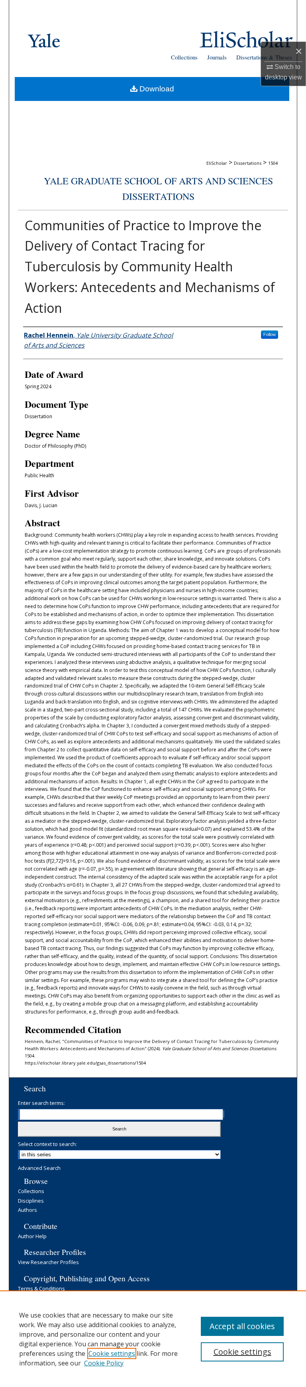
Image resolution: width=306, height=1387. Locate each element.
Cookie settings (111, 1353)
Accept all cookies (242, 1326)
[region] (153, 1338)
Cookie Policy (104, 1363)
